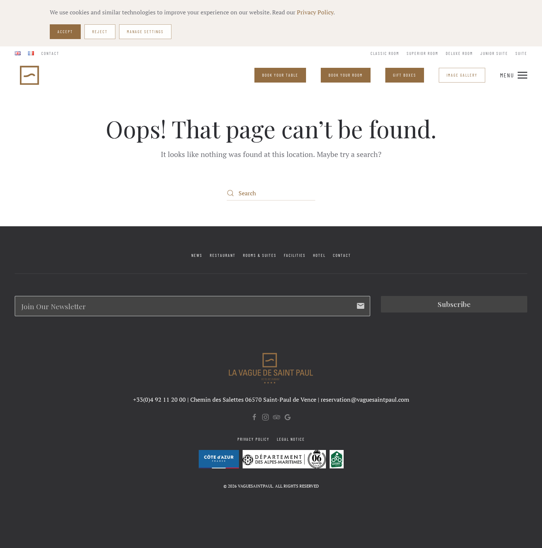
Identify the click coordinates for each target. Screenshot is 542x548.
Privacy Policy (315, 12)
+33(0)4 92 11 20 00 (159, 399)
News (196, 255)
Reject (100, 31)
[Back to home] (30, 75)
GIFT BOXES (404, 75)
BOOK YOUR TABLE (280, 75)
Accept (65, 31)
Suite (521, 53)
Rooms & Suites (260, 255)
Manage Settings (145, 31)
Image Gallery (462, 75)
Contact (50, 53)
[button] (513, 75)
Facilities (295, 255)
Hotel (319, 255)
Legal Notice (291, 439)
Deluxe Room (459, 53)
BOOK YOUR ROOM (346, 75)
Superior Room (422, 53)
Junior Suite (494, 53)
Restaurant (223, 255)
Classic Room (385, 53)
